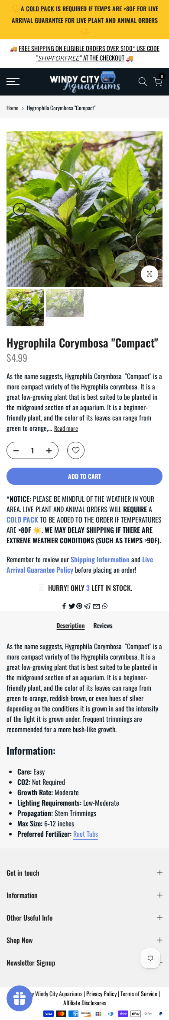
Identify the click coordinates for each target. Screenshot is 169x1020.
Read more (66, 428)
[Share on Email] (96, 606)
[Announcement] (84, 19)
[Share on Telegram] (87, 606)
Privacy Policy (102, 993)
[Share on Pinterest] (79, 606)
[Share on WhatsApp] (104, 606)
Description (71, 626)
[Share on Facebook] (64, 606)
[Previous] (19, 209)
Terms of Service (139, 993)
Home (12, 107)
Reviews (103, 626)
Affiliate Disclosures (84, 1002)
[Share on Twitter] (71, 606)
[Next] (149, 209)
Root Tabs (85, 834)
